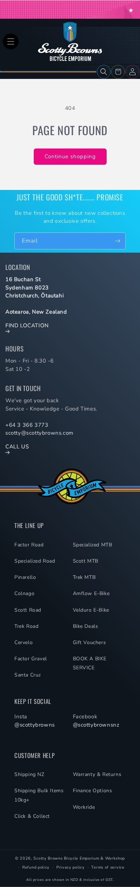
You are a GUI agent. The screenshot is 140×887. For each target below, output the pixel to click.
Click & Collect (32, 816)
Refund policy (36, 867)
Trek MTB (84, 577)
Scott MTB (85, 561)
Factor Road (29, 544)
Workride (84, 807)
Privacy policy (70, 867)
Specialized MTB (92, 544)
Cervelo (23, 642)
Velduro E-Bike (91, 610)
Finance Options (92, 790)
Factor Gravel (30, 658)
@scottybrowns (34, 724)
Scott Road (27, 610)
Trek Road (26, 626)
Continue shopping (70, 156)
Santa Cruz (27, 674)
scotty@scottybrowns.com (39, 432)
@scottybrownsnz (96, 724)
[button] (11, 41)
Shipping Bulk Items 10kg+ (39, 795)
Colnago (24, 593)
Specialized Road (34, 561)
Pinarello (25, 577)
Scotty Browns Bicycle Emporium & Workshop (79, 858)
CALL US (17, 446)
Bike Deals (85, 626)
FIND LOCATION (27, 325)
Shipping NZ (29, 774)
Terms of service (107, 867)
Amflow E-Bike (91, 593)
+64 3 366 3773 (26, 425)
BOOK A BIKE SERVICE (90, 663)
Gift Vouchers (89, 642)
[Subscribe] (117, 240)
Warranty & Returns (97, 774)
